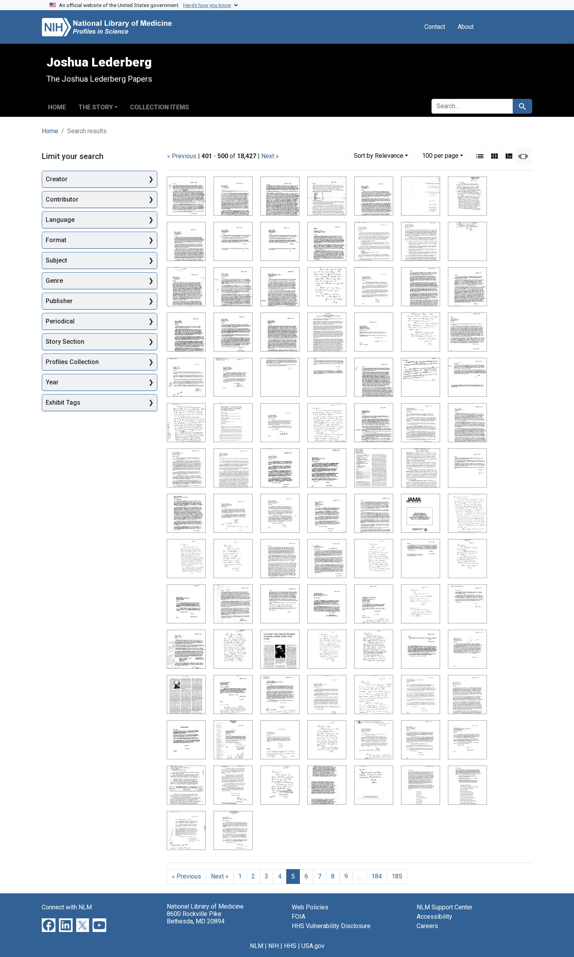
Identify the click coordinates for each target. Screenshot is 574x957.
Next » (270, 156)
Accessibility (434, 916)
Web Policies (310, 907)
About (466, 26)
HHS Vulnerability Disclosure (331, 926)
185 (397, 876)
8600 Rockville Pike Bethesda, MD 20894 (196, 917)
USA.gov (312, 946)
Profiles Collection (72, 362)
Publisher (59, 301)
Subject (56, 260)
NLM (256, 946)
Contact (434, 26)
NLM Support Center (444, 907)
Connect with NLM (67, 907)
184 (376, 876)
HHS (290, 946)
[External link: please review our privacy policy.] (48, 924)
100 (440, 155)
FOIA (298, 916)
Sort (378, 155)
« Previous (181, 156)
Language (60, 219)
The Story (95, 107)
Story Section (65, 341)
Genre (54, 280)
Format (56, 240)
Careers (427, 926)
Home (57, 107)
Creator (57, 179)
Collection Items (159, 107)
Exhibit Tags (63, 402)
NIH (273, 946)
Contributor (62, 199)
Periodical (60, 321)
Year (52, 382)
